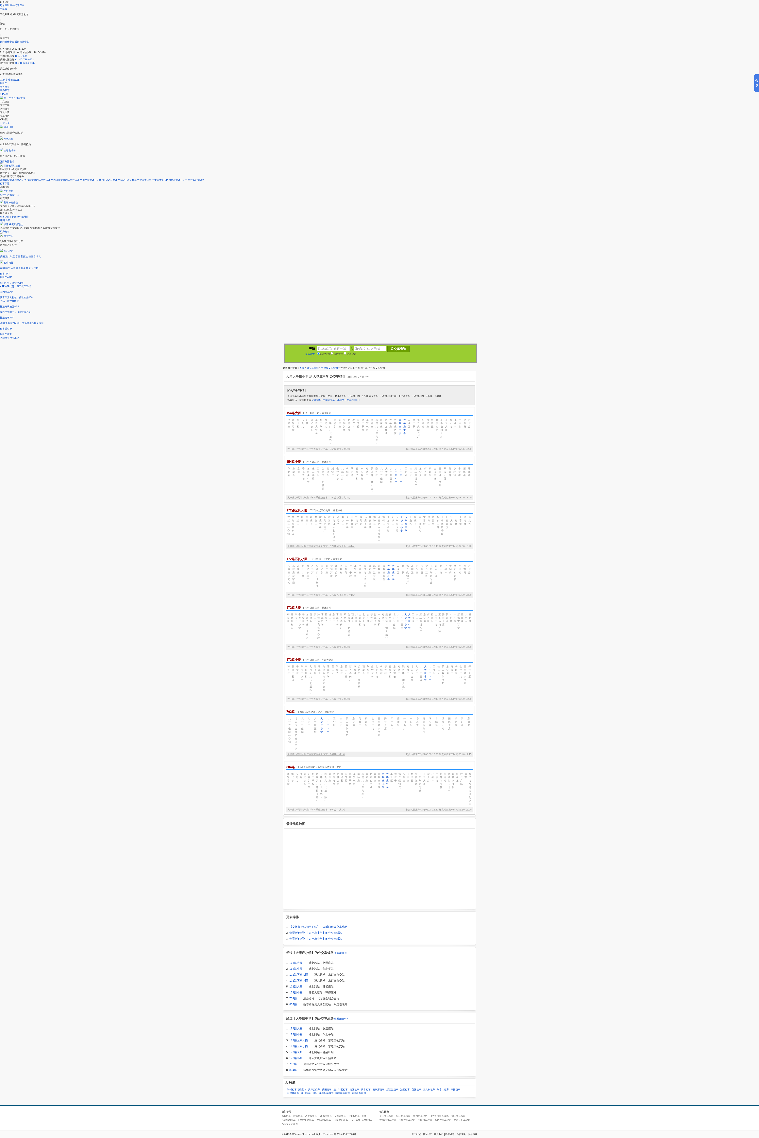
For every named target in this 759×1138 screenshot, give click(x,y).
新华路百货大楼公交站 (470, 789)
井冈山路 (404, 723)
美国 (2, 256)
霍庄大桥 (320, 522)
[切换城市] (310, 354)
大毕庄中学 (404, 426)
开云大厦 (446, 424)
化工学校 (321, 424)
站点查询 (351, 353)
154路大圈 (295, 962)
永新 (307, 421)
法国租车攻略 (403, 1115)
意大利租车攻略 (388, 1120)
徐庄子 (414, 423)
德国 (30, 256)
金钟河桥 (344, 424)
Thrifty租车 (354, 1115)
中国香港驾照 (147, 180)
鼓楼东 (457, 777)
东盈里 (411, 722)
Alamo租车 (311, 1115)
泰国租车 (455, 1089)
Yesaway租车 (323, 1120)
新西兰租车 (392, 1089)
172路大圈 (295, 986)
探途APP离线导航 (13, 224)
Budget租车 (326, 1115)
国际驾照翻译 (7, 161)
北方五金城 (386, 426)
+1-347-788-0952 (24, 59)
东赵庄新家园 (293, 525)
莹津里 (398, 722)
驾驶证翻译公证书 (177, 180)
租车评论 (8, 235)
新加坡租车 (293, 1093)
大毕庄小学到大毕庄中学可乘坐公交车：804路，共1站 (316, 809)
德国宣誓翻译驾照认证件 (13, 180)
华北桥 (298, 423)
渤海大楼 (443, 723)
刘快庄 (340, 423)
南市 (465, 776)
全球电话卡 (10, 150)
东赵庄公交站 (288, 525)
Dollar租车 (340, 1115)
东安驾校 (367, 424)
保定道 (456, 722)
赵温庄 (289, 423)
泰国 (17, 256)
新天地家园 (424, 725)
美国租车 (326, 1089)
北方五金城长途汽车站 (296, 733)
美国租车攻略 (387, 1115)
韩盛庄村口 (292, 621)
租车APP (4, 273)
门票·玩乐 (5, 123)
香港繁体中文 (22, 41)
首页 (301, 367)
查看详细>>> (341, 953)
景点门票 (8, 127)
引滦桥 (311, 618)
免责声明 (461, 1134)
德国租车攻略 (458, 1115)
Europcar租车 (340, 1120)
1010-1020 (21, 56)
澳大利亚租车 (340, 1089)
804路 (293, 1004)
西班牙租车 (378, 1089)
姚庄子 (302, 520)
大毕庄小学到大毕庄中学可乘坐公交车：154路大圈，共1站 (318, 449)
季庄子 (315, 618)
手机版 (3, 9)
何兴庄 (428, 423)
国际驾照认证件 (12, 165)
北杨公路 (349, 424)
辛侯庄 (296, 618)
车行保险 (8, 191)
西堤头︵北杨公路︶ (325, 787)
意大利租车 (429, 1089)
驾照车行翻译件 (196, 180)
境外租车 (4, 86)
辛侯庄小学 (299, 621)
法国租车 (405, 1089)
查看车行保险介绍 (9, 194)
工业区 (409, 423)
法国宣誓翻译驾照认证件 (40, 180)
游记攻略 (8, 251)
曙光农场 (312, 424)
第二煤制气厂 (418, 428)
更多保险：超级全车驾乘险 (14, 216)
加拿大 (37, 256)
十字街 (460, 423)
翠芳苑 (358, 423)
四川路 (462, 722)
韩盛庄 (288, 618)
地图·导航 (5, 220)
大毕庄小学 (400, 426)
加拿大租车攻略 (407, 1120)
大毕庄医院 (395, 426)
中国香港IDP (161, 180)
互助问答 (8, 262)
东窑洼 (423, 423)
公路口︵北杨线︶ (330, 431)
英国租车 (416, 1089)
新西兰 (24, 256)
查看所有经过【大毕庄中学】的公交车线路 (315, 938)
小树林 (455, 423)
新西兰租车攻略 (443, 1120)
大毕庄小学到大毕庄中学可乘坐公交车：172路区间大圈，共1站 (321, 546)
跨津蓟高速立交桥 (318, 626)
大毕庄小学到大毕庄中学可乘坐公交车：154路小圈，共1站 (318, 497)
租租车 (3, 83)
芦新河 (329, 520)
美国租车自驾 (326, 1093)
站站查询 (325, 353)
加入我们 (439, 1134)
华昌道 (417, 722)
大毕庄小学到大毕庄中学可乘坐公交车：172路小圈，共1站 (318, 699)
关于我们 (416, 1134)
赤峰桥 (436, 722)
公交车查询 (313, 367)
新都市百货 (455, 572)
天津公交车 (314, 1089)
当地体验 (8, 138)
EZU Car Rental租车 (361, 1120)
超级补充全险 (11, 202)
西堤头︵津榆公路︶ (317, 787)
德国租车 (354, 1089)
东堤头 (302, 423)
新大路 (451, 423)
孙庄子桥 (363, 424)
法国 (36, 268)
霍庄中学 (322, 619)
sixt (364, 1115)
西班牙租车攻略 (462, 1120)
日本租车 (366, 1089)
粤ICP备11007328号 (345, 1134)
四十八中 (392, 723)
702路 (293, 998)
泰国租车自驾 (359, 1093)
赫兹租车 (298, 1115)
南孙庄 (372, 423)
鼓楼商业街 (453, 781)
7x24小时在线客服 (10, 79)
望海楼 (465, 423)
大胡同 (465, 569)
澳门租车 (306, 1093)
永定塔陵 (293, 424)
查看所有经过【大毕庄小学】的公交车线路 (315, 932)
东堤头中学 (316, 426)
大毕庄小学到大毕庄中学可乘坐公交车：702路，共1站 (316, 754)
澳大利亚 (10, 256)
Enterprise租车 (306, 1120)
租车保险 (4, 183)
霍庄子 (307, 520)
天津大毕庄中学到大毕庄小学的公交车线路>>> (335, 400)
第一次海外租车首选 (14, 98)
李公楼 (430, 722)
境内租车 (4, 90)
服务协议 (472, 1134)
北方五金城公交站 (289, 730)
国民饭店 (449, 723)
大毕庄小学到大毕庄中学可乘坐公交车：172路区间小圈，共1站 (321, 595)
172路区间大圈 (298, 974)
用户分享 (4, 231)
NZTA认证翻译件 (111, 180)
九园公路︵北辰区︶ (307, 628)
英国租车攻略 (425, 1120)
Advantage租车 (290, 1124)
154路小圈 (295, 968)
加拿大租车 (443, 1089)
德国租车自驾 (342, 1093)
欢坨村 (353, 423)
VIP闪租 (4, 94)
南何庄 (381, 423)
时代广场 (461, 779)
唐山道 (468, 722)
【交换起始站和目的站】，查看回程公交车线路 (318, 926)
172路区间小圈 (298, 980)
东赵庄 (297, 520)
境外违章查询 (17, 5)
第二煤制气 (399, 781)
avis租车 (286, 1115)
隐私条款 (450, 1134)
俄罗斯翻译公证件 (91, 180)
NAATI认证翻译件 (129, 180)
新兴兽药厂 (325, 524)
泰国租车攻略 (420, 1115)
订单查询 (4, 5)
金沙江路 (437, 424)
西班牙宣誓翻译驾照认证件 (67, 180)
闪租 (314, 1093)
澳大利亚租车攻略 (439, 1115)
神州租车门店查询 (296, 1089)
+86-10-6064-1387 (25, 63)
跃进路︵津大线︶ (377, 431)
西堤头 (326, 423)
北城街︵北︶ (449, 782)
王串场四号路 (441, 428)
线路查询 (338, 353)
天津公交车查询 (329, 367)
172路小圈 (295, 992)
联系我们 (427, 1134)
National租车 (288, 1120)
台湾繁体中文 (7, 41)
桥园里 (432, 423)
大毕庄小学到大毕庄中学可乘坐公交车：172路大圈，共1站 (318, 647)
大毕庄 (390, 423)
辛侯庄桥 (303, 619)
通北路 (469, 423)
